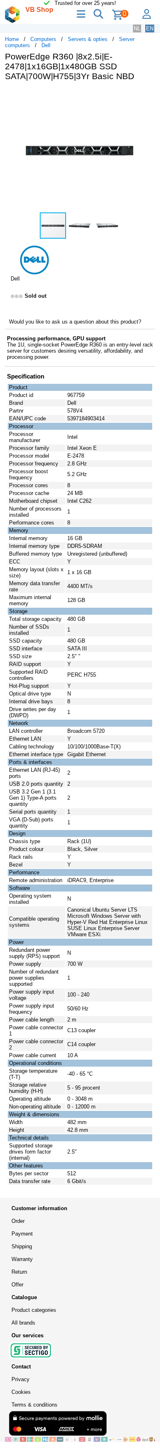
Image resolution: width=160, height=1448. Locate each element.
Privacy (20, 1379)
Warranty (22, 1259)
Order (18, 1221)
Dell (45, 45)
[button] (147, 96)
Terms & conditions (34, 1405)
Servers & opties (87, 39)
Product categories (33, 1310)
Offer (17, 1285)
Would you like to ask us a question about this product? (75, 322)
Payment (22, 1234)
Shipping (21, 1246)
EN (149, 28)
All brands (23, 1323)
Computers (43, 39)
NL (137, 28)
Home (12, 39)
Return (19, 1272)
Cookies (21, 1392)
